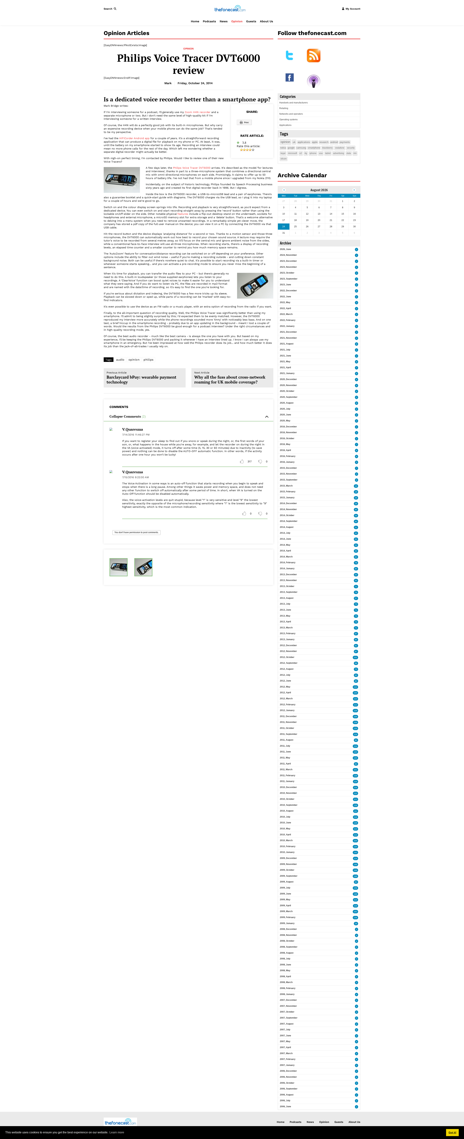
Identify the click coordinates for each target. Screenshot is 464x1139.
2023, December (288, 261)
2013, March (286, 627)
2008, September (288, 947)
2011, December (288, 716)
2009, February (287, 917)
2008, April (285, 976)
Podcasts (209, 21)
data (349, 153)
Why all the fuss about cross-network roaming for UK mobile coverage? (229, 378)
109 (355, 722)
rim (355, 153)
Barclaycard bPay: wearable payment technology (141, 378)
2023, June (285, 284)
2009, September (288, 876)
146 (355, 864)
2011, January (287, 781)
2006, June (285, 1106)
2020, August (286, 403)
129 (355, 711)
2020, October (287, 391)
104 (355, 841)
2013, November (288, 580)
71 (356, 587)
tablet (328, 153)
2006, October (287, 1083)
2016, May (285, 444)
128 (355, 823)
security (351, 148)
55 (356, 551)
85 (356, 569)
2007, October (287, 1012)
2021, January (287, 373)
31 (356, 527)
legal (283, 153)
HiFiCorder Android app (134, 138)
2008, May (285, 970)
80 (356, 681)
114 (355, 829)
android (334, 142)
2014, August (286, 527)
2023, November (288, 267)
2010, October (287, 799)
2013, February (287, 633)
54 (356, 516)
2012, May (285, 687)
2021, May (285, 361)
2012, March (286, 698)
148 (355, 876)
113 (355, 705)
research (323, 142)
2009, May (285, 899)
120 (355, 752)
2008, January (287, 994)
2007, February (287, 1059)
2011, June (285, 751)
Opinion (237, 21)
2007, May (285, 1041)
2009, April (285, 905)
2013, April (285, 621)
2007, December (288, 1000)
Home (195, 21)
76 (356, 592)
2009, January (287, 923)
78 (356, 563)
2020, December (288, 379)
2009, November (288, 864)
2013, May (285, 616)
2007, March (286, 1053)
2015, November (288, 474)
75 (356, 604)
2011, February (287, 775)
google (291, 147)
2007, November (288, 1006)
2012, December (288, 645)
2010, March (286, 840)
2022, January (287, 326)
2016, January (287, 462)
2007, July (285, 1029)
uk (294, 142)
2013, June (285, 610)
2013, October (287, 586)
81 (356, 646)
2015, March (286, 486)
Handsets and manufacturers (293, 102)
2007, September (288, 1018)
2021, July (285, 349)
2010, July (285, 817)
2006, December (288, 1071)
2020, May (285, 420)
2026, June (285, 249)
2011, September (288, 734)
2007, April (285, 1047)
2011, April (285, 763)
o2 (300, 153)
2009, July (285, 887)
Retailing (283, 108)
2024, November (288, 255)
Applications (285, 125)
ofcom (284, 158)
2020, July (285, 409)
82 (356, 764)
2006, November (288, 1077)
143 (355, 852)
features (182, 213)
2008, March (286, 982)
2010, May (285, 828)
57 (356, 598)
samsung (301, 147)
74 (356, 622)
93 (356, 882)
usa (321, 153)
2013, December (288, 574)
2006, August (286, 1094)
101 (355, 770)
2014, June (285, 539)
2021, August (286, 343)
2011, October (287, 728)
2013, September (288, 592)
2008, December (288, 929)
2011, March (286, 769)
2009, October (287, 870)
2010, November (288, 793)
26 (356, 498)
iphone (313, 153)
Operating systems (288, 119)
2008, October (287, 941)
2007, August (286, 1024)
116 (355, 782)
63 (356, 557)
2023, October (287, 273)
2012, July (285, 675)
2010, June (285, 822)
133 (355, 687)
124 (355, 746)
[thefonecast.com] (230, 8)
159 (355, 888)
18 (356, 492)
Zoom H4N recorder (197, 112)
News (224, 21)
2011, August (286, 740)
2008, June (285, 964)
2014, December (288, 503)
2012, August (286, 669)
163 (355, 912)
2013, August (286, 598)
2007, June (285, 1035)
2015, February (287, 491)
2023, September (288, 279)
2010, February (287, 846)
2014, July (285, 533)
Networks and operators (291, 114)
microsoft (292, 153)
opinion (134, 359)
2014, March (286, 556)
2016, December (288, 426)
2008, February (287, 988)
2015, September (288, 480)
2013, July (285, 604)
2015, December (288, 468)
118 (355, 788)
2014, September (288, 521)
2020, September (288, 397)
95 (356, 640)
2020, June (285, 414)
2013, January (287, 639)
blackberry (327, 148)
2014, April (285, 550)
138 (355, 776)
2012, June (285, 681)
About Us (266, 21)
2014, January (287, 568)
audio (120, 359)
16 (356, 486)
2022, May (285, 302)
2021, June (285, 355)
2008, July (285, 958)
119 (355, 734)
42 (356, 521)
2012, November (288, 651)
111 (355, 811)
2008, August (286, 953)
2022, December (288, 290)
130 (355, 728)
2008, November (288, 935)
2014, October (287, 515)
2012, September (288, 663)
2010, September (288, 805)
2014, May (285, 545)
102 (355, 657)
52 (356, 545)
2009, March (286, 911)
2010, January (287, 852)
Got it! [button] (452, 1132)
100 (355, 693)
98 (356, 663)
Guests (251, 21)
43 (356, 533)
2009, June (285, 893)
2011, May (285, 757)
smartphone (314, 147)
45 (356, 510)
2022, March (286, 314)
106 (355, 717)
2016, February (287, 456)
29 (356, 924)
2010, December (288, 787)
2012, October (287, 657)
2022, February (287, 320)
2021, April (285, 367)
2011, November (288, 722)
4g (305, 153)
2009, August (286, 882)
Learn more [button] (116, 1132)
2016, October (287, 438)
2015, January (287, 497)
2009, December (288, 858)
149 (355, 870)
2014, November (288, 509)
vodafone (339, 148)
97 (356, 634)
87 (356, 651)
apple (315, 142)
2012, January (287, 710)
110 (355, 699)
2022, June (285, 296)
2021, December (288, 332)
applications (304, 142)
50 (356, 539)
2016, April (285, 450)
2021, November (288, 338)
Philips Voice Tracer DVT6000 (191, 167)
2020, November (288, 385)
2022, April (285, 308)
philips (149, 359)
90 (356, 740)
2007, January (287, 1065)
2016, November (288, 432)
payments (345, 142)
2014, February (287, 562)
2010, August (286, 811)
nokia (283, 147)
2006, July (285, 1100)
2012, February (287, 704)
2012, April (285, 692)
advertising (338, 153)
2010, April (285, 834)
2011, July (285, 746)
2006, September (288, 1088)
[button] (111, 8)
